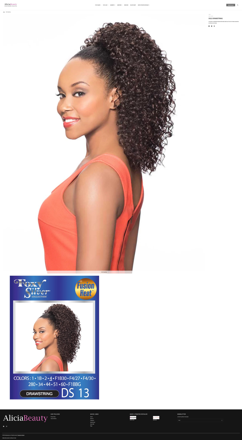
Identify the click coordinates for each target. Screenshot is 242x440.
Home (4, 11)
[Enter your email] (222, 420)
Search (91, 416)
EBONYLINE (132, 420)
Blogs (91, 426)
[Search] (237, 5)
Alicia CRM (92, 424)
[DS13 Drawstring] (202, 16)
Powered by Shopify (21, 435)
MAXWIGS (155, 420)
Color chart (133, 5)
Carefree (119, 5)
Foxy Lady (105, 5)
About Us (91, 418)
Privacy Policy (53, 416)
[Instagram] (7, 426)
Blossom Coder (13, 438)
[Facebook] (4, 426)
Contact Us (92, 420)
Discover (126, 5)
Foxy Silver (97, 5)
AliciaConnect (231, 5)
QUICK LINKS (94, 414)
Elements (112, 5)
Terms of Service (53, 418)
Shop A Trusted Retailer (143, 5)
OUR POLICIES (55, 414)
